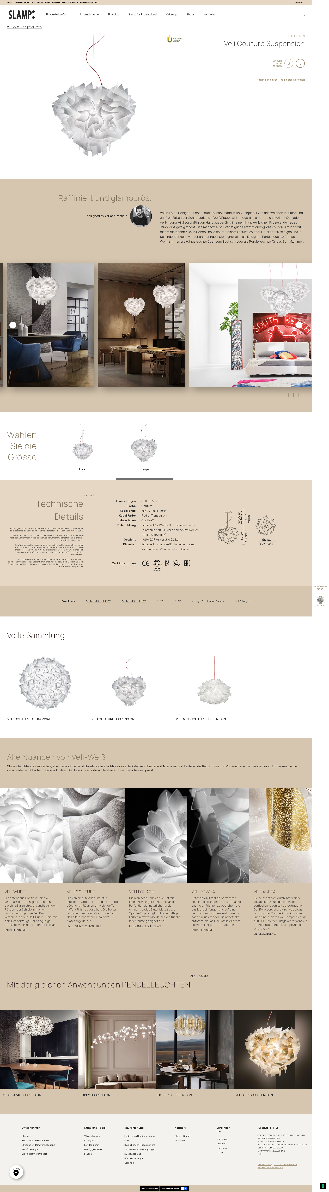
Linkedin (221, 1143)
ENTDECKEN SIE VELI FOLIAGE (145, 926)
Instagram (222, 1139)
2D (161, 601)
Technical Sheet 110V (134, 601)
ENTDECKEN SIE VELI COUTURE (84, 926)
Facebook (222, 1147)
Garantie (129, 1162)
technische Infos (267, 79)
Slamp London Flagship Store (139, 1144)
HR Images (244, 601)
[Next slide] (299, 325)
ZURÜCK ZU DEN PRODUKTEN (24, 27)
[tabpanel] (45, 689)
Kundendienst (91, 1144)
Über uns (26, 1135)
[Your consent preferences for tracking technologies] (323, 1186)
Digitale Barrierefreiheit (34, 1153)
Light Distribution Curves (210, 601)
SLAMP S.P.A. (268, 1128)
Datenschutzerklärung (286, 1164)
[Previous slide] (12, 325)
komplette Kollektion (293, 79)
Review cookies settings (270, 1167)
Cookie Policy (265, 1164)
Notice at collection (150, 1188)
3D (179, 601)
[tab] (288, 395)
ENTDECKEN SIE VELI (16, 930)
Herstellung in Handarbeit (35, 1140)
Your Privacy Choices (170, 1188)
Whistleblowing (92, 1135)
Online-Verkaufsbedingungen (139, 1149)
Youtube (221, 1152)
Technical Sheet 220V (98, 601)
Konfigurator (91, 1140)
